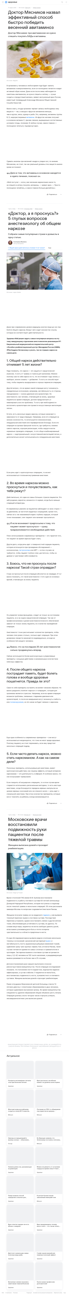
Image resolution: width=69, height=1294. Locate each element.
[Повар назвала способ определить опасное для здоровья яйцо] (20, 1189)
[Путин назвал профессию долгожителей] (48, 1275)
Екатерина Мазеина (20, 242)
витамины (30, 117)
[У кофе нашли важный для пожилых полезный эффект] (48, 1247)
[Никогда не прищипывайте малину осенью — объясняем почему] (20, 1132)
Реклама (15, 1292)
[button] (34, 59)
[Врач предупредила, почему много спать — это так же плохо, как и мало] (48, 1218)
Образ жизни (37, 7)
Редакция (29, 1292)
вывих (48, 941)
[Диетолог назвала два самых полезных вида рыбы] (20, 1247)
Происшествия (37, 814)
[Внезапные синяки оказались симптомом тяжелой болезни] (20, 1275)
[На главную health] (12, 2)
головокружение (16, 702)
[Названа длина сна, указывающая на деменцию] (20, 1160)
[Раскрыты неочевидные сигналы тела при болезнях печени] (20, 1074)
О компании (8, 1292)
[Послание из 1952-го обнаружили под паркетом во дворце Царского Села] (48, 1103)
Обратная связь (58, 1292)
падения (46, 915)
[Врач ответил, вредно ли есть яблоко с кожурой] (20, 1218)
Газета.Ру (27, 7)
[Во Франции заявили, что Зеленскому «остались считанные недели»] (48, 1132)
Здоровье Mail (28, 208)
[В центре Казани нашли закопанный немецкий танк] (48, 1189)
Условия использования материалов (42, 1292)
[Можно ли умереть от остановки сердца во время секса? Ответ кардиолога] (48, 1160)
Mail (3, 1292)
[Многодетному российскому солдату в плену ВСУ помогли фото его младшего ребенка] (20, 1103)
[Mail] (6, 2)
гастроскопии (24, 550)
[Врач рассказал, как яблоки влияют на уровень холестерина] (48, 1074)
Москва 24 (27, 814)
